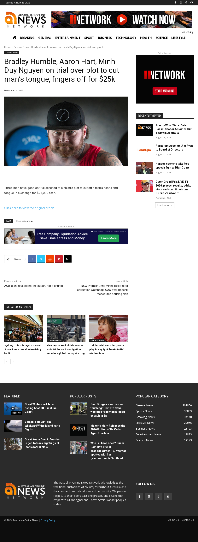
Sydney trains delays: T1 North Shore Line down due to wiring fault (22, 349)
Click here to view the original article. (29, 208)
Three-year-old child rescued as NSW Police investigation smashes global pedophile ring (66, 349)
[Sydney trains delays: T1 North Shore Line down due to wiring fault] (23, 328)
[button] (187, 32)
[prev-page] (6, 361)
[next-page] (12, 361)
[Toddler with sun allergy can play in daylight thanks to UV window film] (108, 328)
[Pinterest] (59, 259)
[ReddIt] (50, 259)
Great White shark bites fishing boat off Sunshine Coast (40, 408)
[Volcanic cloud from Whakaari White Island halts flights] (13, 426)
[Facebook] (175, 3)
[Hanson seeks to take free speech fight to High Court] (144, 168)
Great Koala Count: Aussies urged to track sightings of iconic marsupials (42, 443)
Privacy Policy (48, 520)
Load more (163, 205)
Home (7, 47)
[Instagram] (181, 3)
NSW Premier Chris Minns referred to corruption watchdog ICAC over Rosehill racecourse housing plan (102, 290)
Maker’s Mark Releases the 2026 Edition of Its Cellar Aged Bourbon (107, 429)
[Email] (68, 259)
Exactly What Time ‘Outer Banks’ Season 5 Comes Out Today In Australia (174, 129)
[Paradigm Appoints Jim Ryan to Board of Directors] (144, 150)
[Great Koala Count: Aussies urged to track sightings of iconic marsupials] (13, 444)
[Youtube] (191, 3)
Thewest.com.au (24, 220)
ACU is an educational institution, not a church (33, 286)
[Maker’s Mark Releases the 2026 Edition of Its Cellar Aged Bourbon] (78, 430)
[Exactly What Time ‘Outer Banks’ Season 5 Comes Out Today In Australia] (144, 130)
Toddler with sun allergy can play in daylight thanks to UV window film (106, 349)
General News (21, 47)
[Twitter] (41, 259)
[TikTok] (186, 3)
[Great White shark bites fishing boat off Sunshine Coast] (13, 408)
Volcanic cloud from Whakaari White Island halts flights (42, 425)
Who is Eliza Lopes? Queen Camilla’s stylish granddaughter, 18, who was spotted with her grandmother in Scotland (108, 451)
